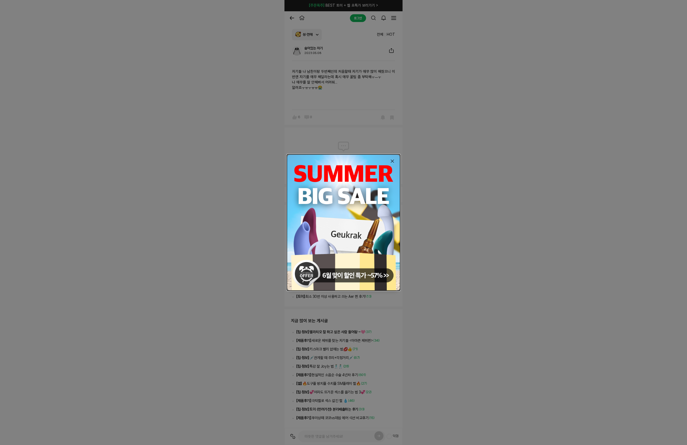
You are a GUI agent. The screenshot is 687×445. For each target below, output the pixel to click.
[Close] (392, 161)
